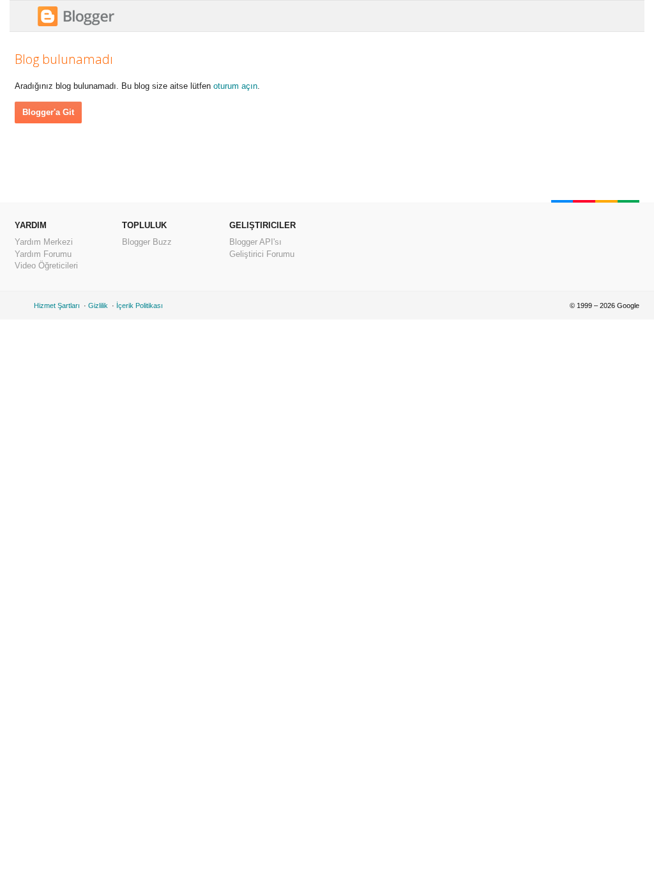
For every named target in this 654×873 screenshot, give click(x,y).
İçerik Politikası (139, 305)
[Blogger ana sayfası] (76, 24)
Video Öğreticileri (46, 265)
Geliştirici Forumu (261, 254)
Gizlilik (98, 305)
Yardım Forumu (43, 254)
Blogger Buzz (147, 242)
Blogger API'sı (255, 242)
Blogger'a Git (48, 112)
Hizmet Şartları (57, 305)
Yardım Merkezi (44, 242)
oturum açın (235, 86)
